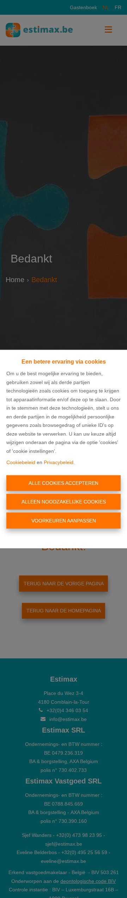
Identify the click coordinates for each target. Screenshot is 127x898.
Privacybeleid (58, 462)
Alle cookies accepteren (63, 483)
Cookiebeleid (20, 462)
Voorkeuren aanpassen (63, 520)
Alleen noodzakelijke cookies (64, 502)
